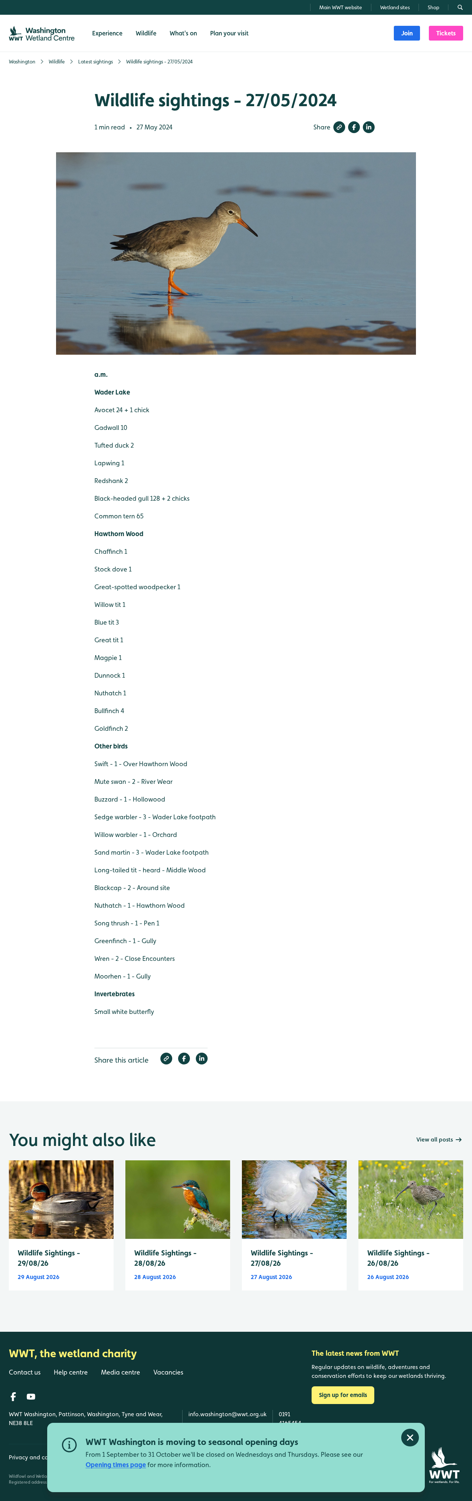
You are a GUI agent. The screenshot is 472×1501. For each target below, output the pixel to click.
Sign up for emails (343, 1394)
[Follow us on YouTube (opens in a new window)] (31, 1396)
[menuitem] (407, 33)
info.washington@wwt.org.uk (227, 1414)
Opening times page (116, 1465)
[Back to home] (444, 1465)
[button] (339, 127)
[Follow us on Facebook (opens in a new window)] (13, 1396)
